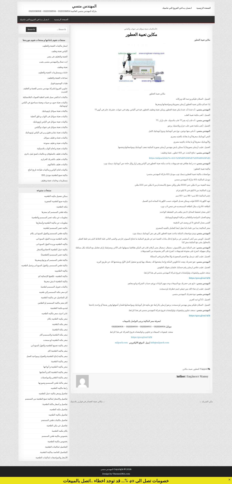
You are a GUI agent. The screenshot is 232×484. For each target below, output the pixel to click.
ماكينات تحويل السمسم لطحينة (54, 287)
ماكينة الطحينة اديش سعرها (56, 281)
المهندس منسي (84, 5)
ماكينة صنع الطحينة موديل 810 (55, 175)
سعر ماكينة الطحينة (59, 361)
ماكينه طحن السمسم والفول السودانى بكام (49, 233)
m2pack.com (121, 342)
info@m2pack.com (160, 342)
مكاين (185, 369)
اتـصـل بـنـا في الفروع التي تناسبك (177, 7)
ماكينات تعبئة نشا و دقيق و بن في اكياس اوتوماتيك (46, 132)
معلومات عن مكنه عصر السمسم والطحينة (50, 217)
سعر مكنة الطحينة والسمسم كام (54, 335)
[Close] (229, 479)
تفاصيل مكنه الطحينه (59, 409)
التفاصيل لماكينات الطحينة (56, 447)
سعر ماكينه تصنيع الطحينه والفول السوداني (49, 345)
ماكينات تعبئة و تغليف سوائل (56, 138)
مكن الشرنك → (206, 401)
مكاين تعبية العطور (141, 34)
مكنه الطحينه (62, 207)
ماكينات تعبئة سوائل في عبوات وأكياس (139, 28)
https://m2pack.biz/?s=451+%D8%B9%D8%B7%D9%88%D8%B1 (179, 158)
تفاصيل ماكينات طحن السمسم (54, 420)
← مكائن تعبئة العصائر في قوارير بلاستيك (87, 401)
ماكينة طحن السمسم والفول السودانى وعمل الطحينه (44, 265)
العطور (196, 369)
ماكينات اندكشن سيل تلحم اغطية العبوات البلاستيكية (45, 97)
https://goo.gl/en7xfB (141, 337)
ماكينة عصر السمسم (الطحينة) (54, 255)
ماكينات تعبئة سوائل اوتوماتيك (55, 111)
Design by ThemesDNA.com (116, 474)
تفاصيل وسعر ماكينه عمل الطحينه (53, 393)
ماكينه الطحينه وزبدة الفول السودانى (52, 244)
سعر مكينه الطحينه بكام (58, 319)
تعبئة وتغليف (62, 67)
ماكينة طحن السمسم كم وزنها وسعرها (51, 260)
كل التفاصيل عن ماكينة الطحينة (54, 297)
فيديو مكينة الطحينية (59, 308)
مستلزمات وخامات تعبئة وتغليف (54, 180)
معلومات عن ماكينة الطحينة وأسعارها (52, 223)
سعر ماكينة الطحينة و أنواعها (55, 367)
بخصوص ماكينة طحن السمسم (55, 436)
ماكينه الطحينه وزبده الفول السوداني (52, 239)
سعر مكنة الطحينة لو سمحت (55, 340)
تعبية (191, 369)
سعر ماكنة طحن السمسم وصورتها (53, 383)
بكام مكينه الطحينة (60, 431)
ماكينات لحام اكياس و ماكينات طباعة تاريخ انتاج (48, 170)
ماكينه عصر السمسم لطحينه (55, 228)
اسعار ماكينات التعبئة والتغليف (55, 46)
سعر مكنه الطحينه (60, 324)
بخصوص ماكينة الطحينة (58, 441)
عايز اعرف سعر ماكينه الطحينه (55, 313)
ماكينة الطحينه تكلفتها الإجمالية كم (53, 276)
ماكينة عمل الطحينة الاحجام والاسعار (52, 249)
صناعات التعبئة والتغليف (58, 78)
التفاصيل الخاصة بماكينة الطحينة (54, 452)
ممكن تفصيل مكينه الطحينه (56, 196)
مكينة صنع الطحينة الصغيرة (56, 201)
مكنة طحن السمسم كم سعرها (55, 212)
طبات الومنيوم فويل (59, 83)
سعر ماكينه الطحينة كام (58, 351)
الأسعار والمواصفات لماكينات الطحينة (52, 457)
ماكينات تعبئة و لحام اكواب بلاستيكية (52, 148)
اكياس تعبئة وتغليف (59, 51)
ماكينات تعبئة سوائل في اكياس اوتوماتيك (50, 122)
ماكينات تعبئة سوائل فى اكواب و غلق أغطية (49, 116)
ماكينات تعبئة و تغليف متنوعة (56, 143)
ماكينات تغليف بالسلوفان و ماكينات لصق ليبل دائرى (46, 154)
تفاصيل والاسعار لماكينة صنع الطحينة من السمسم (46, 399)
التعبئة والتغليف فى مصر (57, 56)
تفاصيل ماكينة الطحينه (58, 415)
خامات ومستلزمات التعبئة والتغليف (53, 72)
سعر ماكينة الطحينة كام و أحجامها (53, 372)
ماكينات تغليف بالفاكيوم (58, 164)
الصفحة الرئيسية (203, 7)
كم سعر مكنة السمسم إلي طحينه (53, 292)
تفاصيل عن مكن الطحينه (57, 425)
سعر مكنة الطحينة (60, 329)
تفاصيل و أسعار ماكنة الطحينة (55, 404)
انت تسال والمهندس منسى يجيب (53, 62)
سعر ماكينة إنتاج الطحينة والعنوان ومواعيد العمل (47, 356)
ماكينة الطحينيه (61, 271)
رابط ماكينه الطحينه (59, 388)
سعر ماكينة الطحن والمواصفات (54, 377)
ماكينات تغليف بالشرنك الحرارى (54, 159)
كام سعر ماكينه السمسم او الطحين (53, 303)
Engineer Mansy (197, 376)
